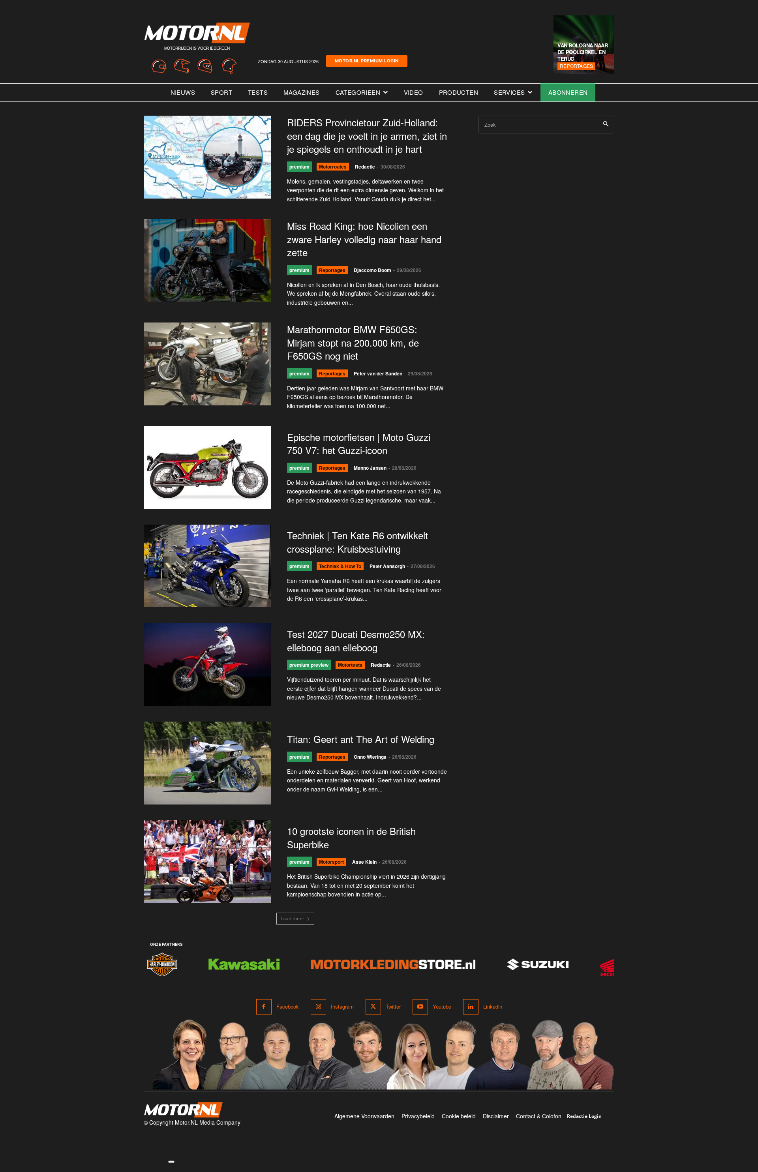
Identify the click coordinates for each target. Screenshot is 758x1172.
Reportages (576, 65)
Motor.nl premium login (367, 61)
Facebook (287, 1006)
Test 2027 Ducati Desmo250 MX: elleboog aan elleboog (356, 640)
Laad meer (292, 918)
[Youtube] (420, 1006)
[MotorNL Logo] (183, 1110)
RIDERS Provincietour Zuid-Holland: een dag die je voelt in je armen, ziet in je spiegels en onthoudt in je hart (367, 135)
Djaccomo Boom (372, 270)
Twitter (393, 1006)
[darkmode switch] (171, 1162)
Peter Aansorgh (387, 566)
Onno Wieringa (370, 756)
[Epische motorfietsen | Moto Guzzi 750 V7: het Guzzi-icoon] (207, 467)
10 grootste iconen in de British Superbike (351, 837)
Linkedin (492, 1006)
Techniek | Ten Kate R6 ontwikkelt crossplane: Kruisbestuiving (357, 541)
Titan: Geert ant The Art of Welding (360, 739)
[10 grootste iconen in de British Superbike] (207, 861)
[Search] (605, 124)
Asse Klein (364, 861)
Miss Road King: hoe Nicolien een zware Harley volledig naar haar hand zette (364, 239)
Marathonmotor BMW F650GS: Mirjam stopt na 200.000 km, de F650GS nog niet (353, 342)
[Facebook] (264, 1006)
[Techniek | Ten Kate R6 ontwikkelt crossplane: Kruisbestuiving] (207, 566)
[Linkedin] (470, 1006)
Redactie (365, 166)
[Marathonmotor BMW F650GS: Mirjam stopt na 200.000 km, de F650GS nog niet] (207, 364)
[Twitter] (373, 1006)
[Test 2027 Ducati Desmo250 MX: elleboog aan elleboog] (207, 664)
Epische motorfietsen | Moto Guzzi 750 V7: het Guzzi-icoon (358, 443)
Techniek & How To (340, 566)
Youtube (442, 1006)
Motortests (350, 664)
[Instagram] (318, 1006)
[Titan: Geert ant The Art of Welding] (207, 763)
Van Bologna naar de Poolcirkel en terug (582, 51)
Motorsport (331, 861)
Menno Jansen (370, 467)
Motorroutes (333, 166)
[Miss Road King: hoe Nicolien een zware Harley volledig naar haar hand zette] (207, 260)
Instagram (342, 1006)
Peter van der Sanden (378, 373)
